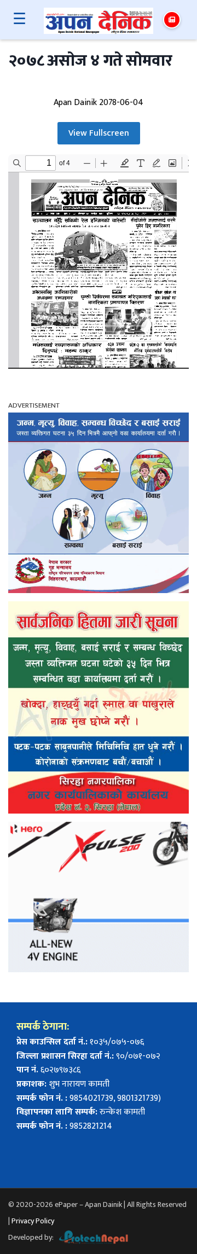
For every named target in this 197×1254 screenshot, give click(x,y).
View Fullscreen (98, 133)
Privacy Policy (32, 1221)
